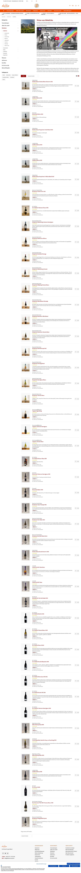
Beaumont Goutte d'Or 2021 (38, 191)
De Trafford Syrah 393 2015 (39, 692)
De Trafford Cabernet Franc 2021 (40, 207)
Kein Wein (50, 10)
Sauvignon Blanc (6, 77)
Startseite (3, 16)
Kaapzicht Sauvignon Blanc (39, 379)
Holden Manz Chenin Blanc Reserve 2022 (42, 81)
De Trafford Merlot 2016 (38, 614)
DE (26, 1)
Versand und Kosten (39, 858)
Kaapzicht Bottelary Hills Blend (40, 316)
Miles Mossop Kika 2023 (38, 755)
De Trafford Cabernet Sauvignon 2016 (41, 708)
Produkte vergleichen (70, 854)
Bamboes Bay (7, 33)
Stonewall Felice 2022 (37, 114)
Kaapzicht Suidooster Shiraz (39, 238)
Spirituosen (42, 10)
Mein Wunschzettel (69, 853)
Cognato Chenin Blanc (37, 441)
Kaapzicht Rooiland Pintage (39, 254)
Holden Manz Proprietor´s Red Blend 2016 (42, 129)
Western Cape (7, 45)
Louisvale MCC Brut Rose (38, 567)
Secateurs (12, 77)
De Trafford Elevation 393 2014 (39, 676)
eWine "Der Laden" (20, 10)
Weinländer (28, 10)
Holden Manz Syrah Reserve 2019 (40, 551)
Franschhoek (7, 36)
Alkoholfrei (8, 75)
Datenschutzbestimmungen (41, 863)
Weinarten (35, 10)
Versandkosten (40, 91)
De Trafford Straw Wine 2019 (39, 458)
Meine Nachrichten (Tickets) (71, 851)
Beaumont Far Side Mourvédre (39, 536)
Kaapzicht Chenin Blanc (38, 395)
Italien (4, 49)
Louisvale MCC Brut (37, 582)
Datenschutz (37, 854)
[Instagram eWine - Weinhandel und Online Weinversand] (8, 853)
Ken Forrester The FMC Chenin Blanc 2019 (42, 802)
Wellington (6, 43)
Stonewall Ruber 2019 (37, 489)
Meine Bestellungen (70, 849)
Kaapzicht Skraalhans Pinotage (40, 301)
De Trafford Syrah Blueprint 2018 (40, 661)
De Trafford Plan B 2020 (38, 645)
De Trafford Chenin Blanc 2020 (40, 630)
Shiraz (4, 79)
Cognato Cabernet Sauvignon (39, 426)
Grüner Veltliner (15, 75)
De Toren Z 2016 (36, 787)
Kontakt (36, 859)
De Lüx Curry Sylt (57, 10)
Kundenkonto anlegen (70, 847)
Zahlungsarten (38, 856)
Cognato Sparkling (37, 411)
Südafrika (14, 16)
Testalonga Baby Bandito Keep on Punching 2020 (44, 740)
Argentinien (5, 55)
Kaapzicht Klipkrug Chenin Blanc (40, 285)
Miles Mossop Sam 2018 (38, 724)
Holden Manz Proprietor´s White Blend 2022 (43, 176)
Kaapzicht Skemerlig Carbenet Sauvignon (42, 222)
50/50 (4, 75)
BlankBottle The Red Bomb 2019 (40, 598)
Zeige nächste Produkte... (26, 831)
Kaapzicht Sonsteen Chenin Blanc (40, 332)
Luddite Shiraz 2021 (37, 98)
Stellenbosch (7, 40)
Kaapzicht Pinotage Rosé (38, 363)
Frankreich (5, 51)
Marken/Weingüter (68, 10)
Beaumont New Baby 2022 (38, 519)
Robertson (6, 38)
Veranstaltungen (10, 10)
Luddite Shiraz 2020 (37, 144)
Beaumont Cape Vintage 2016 (39, 504)
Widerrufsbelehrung (39, 853)
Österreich (5, 53)
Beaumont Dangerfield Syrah (39, 818)
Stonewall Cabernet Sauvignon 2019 (41, 474)
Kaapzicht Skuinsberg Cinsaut (39, 269)
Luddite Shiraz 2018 (37, 771)
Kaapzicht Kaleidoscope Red (39, 348)
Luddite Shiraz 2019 (37, 160)
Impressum (37, 847)
